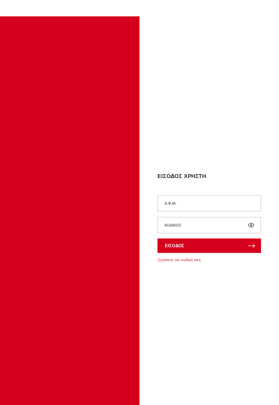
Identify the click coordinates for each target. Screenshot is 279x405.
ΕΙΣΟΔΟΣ (174, 245)
